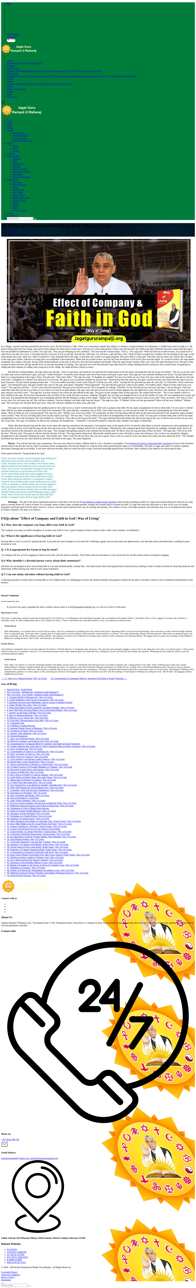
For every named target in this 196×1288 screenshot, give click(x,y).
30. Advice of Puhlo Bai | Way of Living (25, 772)
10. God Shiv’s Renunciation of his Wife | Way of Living (32, 720)
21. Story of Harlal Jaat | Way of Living (25, 749)
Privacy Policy (7, 1277)
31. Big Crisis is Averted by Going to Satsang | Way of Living (35, 775)
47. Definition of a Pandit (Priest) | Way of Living (29, 816)
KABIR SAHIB (14, 1260)
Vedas (33, 76)
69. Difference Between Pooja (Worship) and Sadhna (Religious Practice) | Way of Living (47, 873)
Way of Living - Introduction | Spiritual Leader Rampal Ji (33, 692)
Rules (18, 71)
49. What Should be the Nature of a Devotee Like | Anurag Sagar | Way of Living (44, 821)
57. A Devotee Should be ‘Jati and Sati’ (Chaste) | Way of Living (36, 842)
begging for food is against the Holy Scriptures (151, 443)
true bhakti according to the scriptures (100, 502)
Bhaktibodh (26, 71)
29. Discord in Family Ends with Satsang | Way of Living (33, 769)
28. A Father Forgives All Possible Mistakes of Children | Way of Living (39, 767)
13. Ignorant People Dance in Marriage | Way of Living (32, 728)
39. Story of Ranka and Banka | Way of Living (28, 795)
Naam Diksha (13, 34)
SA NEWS (12, 1249)
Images (22, 89)
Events (10, 91)
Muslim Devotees (28, 84)
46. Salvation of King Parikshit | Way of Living (28, 813)
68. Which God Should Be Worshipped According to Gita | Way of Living (40, 870)
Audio (16, 89)
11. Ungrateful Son (15, 723)
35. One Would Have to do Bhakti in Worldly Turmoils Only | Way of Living (42, 785)
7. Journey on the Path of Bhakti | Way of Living (29, 713)
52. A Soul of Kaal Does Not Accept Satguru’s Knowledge (33, 829)
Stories (10, 81)
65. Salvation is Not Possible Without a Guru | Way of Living (34, 862)
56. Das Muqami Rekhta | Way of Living (25, 839)
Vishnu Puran (65, 76)
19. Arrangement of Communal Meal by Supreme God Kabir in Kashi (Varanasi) (88, 678)
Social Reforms (14, 63)
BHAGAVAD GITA (16, 1262)
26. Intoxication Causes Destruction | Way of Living (30, 762)
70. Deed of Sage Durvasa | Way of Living (26, 875)
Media (10, 86)
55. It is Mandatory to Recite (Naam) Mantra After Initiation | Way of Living (41, 837)
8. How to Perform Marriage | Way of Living (27, 715)
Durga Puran (42, 76)
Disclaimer (6, 1280)
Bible (119, 76)
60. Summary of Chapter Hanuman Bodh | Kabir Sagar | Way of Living (39, 849)
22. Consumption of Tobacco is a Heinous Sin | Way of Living (35, 751)
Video (9, 89)
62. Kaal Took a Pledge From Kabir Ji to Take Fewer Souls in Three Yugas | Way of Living (48, 855)
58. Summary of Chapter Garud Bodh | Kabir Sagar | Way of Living (37, 844)
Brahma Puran (96, 76)
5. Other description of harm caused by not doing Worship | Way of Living (40, 707)
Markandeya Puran (81, 76)
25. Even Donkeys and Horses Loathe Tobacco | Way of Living (36, 759)
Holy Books (12, 73)
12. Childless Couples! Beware (21, 725)
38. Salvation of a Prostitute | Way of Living (27, 793)
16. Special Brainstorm (17, 736)
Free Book (12, 37)
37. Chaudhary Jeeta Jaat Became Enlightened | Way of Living (35, 790)
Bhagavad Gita (23, 76)
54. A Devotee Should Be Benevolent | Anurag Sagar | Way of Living (38, 834)
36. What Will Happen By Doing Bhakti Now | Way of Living (35, 787)
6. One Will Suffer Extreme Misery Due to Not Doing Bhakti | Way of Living (42, 710)
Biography (26, 63)
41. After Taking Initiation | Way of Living (26, 800)
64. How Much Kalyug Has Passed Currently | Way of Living (35, 860)
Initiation (11, 71)
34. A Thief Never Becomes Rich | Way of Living (29, 782)
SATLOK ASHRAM (16, 1252)
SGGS (107, 76)
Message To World (64, 71)
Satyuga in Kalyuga (93, 71)
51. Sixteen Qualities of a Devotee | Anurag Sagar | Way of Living (37, 826)
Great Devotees (44, 84)
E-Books (11, 66)
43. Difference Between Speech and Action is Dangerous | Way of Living (40, 806)
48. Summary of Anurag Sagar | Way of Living (28, 818)
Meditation (78, 71)
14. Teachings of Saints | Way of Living (25, 731)
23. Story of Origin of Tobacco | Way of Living (28, 754)
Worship (36, 71)
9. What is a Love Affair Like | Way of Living (27, 718)
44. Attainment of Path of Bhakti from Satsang (28, 808)
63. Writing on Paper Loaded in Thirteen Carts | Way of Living (35, 857)
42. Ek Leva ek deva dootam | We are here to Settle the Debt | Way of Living (41, 803)
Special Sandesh (48, 71)
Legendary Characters (61, 84)
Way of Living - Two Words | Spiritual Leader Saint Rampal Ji (35, 694)
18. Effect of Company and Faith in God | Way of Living (32, 741)
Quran (113, 76)
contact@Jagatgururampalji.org (44, 1158)
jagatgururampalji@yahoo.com (15, 1158)
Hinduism (11, 76)
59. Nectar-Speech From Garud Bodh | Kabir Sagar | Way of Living (37, 847)
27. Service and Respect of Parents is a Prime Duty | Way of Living (37, 764)
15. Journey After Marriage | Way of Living (26, 733)
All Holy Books (129, 76)
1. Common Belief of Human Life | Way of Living (30, 697)
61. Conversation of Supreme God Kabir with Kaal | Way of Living (37, 852)
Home (9, 120)
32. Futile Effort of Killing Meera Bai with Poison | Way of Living (37, 777)
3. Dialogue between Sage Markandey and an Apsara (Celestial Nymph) (39, 702)
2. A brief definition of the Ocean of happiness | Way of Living (35, 700)
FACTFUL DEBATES (17, 1257)
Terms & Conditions (10, 1275)
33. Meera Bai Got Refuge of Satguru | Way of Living (31, 780)
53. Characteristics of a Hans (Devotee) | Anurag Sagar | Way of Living (39, 831)
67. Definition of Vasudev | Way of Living (26, 868)
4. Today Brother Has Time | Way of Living (26, 705)
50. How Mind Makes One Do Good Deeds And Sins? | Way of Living (39, 824)
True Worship (13, 68)
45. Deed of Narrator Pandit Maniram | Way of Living (31, 811)
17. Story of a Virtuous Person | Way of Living (24, 678)
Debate (10, 78)
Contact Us (12, 97)
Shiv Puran (54, 76)
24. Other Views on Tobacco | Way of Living (27, 756)
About (10, 60)
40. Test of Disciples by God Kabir (23, 798)
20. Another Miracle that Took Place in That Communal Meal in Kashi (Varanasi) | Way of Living (51, 746)
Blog (9, 94)
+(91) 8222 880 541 (10, 1139)
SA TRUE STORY (16, 1254)
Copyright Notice (9, 1272)
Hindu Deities (13, 84)
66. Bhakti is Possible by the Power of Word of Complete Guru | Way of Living (43, 865)
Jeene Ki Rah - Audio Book (19, 689)
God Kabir (36, 63)
